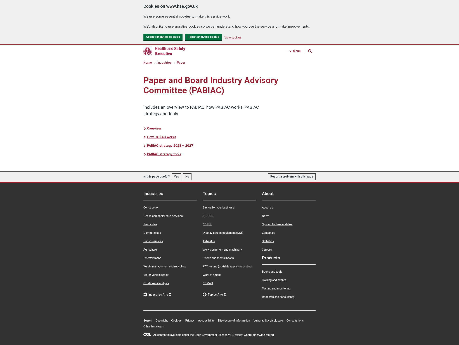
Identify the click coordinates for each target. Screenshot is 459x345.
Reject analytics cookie (203, 37)
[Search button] (310, 51)
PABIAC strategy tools (164, 154)
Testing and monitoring (276, 288)
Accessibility (206, 320)
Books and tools (272, 271)
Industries (164, 62)
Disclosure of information (234, 320)
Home (147, 62)
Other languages (153, 326)
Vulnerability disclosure (268, 320)
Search (147, 320)
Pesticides (150, 224)
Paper (181, 62)
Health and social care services (163, 216)
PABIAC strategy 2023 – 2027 (170, 145)
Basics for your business (218, 207)
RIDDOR (208, 216)
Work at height (212, 275)
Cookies (176, 320)
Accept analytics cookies (163, 37)
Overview (154, 128)
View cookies (233, 37)
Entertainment (152, 258)
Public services (153, 241)
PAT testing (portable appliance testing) (227, 266)
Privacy (190, 320)
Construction (151, 207)
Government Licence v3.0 (217, 335)
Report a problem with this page (291, 176)
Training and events (274, 280)
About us (267, 207)
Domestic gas (152, 232)
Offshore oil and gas (156, 283)
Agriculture (150, 249)
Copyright (162, 320)
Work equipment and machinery (222, 249)
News (265, 216)
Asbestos (209, 241)
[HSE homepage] (164, 51)
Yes (176, 176)
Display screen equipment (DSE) (223, 232)
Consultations (295, 320)
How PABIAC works (161, 137)
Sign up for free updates (277, 224)
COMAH (208, 283)
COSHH (207, 224)
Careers (267, 249)
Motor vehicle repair (156, 275)
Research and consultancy (278, 297)
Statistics (268, 241)
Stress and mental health (218, 258)
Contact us (268, 232)
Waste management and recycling (164, 266)
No (187, 176)
